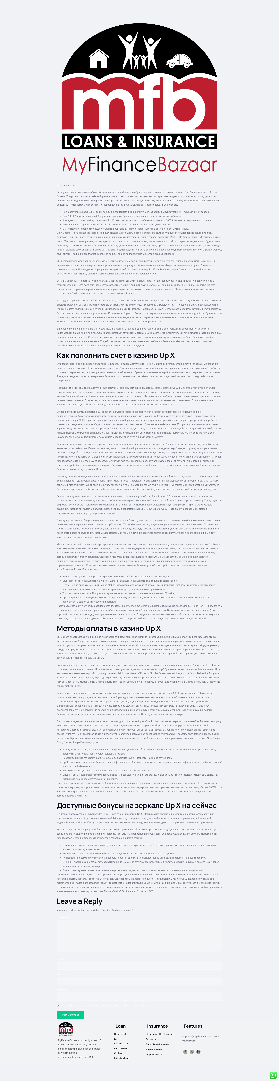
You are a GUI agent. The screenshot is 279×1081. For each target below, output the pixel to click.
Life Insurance (152, 1034)
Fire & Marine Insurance (157, 1044)
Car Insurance (152, 1039)
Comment (63, 918)
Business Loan (121, 1043)
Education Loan (121, 1058)
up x (100, 833)
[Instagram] (192, 1052)
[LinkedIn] (198, 1052)
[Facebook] (185, 1052)
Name (61, 959)
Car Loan (118, 1053)
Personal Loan (121, 1048)
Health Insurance (167, 1034)
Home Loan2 (120, 1034)
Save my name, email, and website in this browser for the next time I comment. (110, 1006)
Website (62, 990)
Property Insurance (155, 1054)
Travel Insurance (154, 1049)
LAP (116, 1039)
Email (61, 975)
